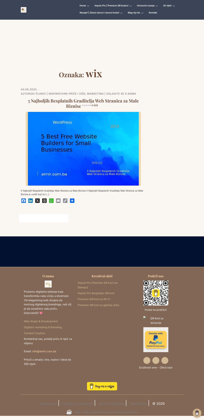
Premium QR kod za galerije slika (98, 305)
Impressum (48, 404)
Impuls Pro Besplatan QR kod (96, 293)
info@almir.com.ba (44, 351)
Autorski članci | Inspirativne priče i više (53, 93)
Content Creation (34, 333)
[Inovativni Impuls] (23, 9)
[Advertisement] (102, 46)
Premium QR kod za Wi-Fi (94, 299)
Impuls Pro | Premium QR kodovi (111, 5)
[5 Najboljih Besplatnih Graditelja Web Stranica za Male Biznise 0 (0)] (83, 148)
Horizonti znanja (145, 5)
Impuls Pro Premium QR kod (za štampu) (98, 285)
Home (83, 5)
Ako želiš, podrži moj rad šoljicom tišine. (106, 412)
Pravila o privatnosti (77, 404)
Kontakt (153, 12)
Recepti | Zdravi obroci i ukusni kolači (99, 12)
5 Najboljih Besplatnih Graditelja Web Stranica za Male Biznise (83, 103)
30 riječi (167, 5)
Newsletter (138, 404)
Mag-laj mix (134, 12)
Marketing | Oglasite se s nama (111, 93)
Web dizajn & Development (41, 321)
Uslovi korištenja (111, 404)
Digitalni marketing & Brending (43, 327)
